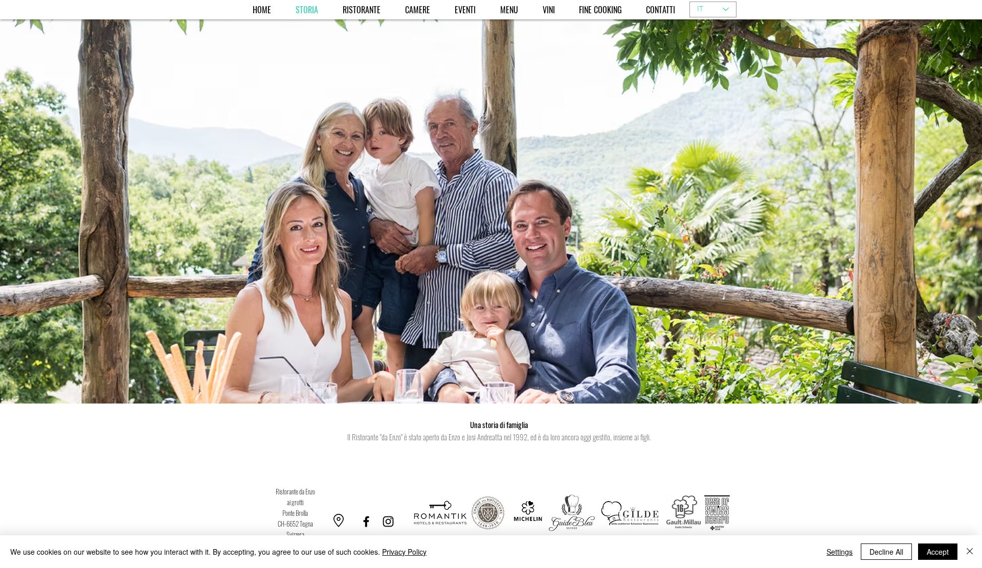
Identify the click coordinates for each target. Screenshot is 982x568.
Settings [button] (840, 552)
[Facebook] (366, 521)
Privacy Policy (404, 552)
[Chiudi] (970, 551)
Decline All (886, 552)
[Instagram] (388, 521)
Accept (938, 552)
